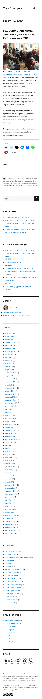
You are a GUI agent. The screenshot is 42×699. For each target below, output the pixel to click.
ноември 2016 (10, 488)
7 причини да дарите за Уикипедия (18, 286)
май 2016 (8, 506)
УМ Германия (10, 626)
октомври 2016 (10, 491)
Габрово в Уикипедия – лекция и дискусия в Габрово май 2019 (20, 34)
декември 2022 (10, 342)
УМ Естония (10, 633)
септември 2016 (11, 494)
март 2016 (9, 512)
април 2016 (9, 509)
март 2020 (9, 421)
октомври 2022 (10, 348)
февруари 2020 (10, 424)
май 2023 (8, 333)
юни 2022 (8, 360)
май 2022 (8, 363)
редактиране (32, 183)
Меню (35, 8)
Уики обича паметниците (14, 584)
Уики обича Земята (12, 581)
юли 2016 (8, 500)
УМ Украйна (10, 642)
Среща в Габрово (8, 185)
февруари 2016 (10, 515)
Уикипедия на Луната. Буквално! (17, 217)
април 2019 (9, 454)
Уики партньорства (12, 593)
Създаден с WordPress (20, 674)
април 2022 (9, 366)
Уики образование (26, 181)
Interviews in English (12, 551)
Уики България (12, 8)
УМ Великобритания (13, 623)
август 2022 (9, 354)
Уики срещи (16, 183)
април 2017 (9, 479)
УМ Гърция (9, 630)
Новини (17, 181)
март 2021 (9, 385)
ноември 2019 (10, 433)
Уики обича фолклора (13, 262)
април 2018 (9, 463)
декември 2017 (10, 466)
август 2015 (9, 533)
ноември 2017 (10, 470)
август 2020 (9, 406)
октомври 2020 (10, 400)
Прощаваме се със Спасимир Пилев (16, 315)
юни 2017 (8, 473)
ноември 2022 (10, 345)
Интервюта (9, 560)
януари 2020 (9, 427)
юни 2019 (8, 448)
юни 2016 (8, 503)
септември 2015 (11, 530)
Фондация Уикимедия (13, 620)
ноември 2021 (10, 379)
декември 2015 (10, 521)
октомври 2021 (10, 382)
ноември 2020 (10, 397)
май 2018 (8, 460)
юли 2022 (8, 357)
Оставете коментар (30, 185)
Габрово (25, 183)
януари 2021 (9, 391)
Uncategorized (10, 554)
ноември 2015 (10, 524)
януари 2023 (9, 339)
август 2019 (9, 442)
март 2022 (9, 369)
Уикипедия (18, 185)
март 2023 (9, 336)
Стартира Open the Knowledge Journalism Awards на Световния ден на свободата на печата (20, 223)
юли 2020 (8, 409)
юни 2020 (8, 412)
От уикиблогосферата (13, 569)
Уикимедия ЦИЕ (11, 600)
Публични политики (13, 572)
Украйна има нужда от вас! (13, 312)
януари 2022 (9, 376)
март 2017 (9, 482)
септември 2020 (11, 403)
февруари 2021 (10, 388)
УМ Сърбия (9, 639)
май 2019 (8, 451)
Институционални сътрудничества (18, 557)
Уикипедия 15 (10, 603)
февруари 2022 (10, 373)
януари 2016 (9, 518)
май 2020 (8, 415)
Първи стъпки (10, 575)
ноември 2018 (10, 457)
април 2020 (9, 418)
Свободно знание (11, 578)
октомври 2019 (10, 436)
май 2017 (8, 476)
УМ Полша (9, 636)
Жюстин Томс (10, 179)
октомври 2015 (10, 527)
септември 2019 (11, 439)
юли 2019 (8, 445)
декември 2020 (10, 394)
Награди (8, 563)
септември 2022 (11, 351)
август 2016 (9, 497)
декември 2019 (10, 430)
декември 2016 (10, 485)
